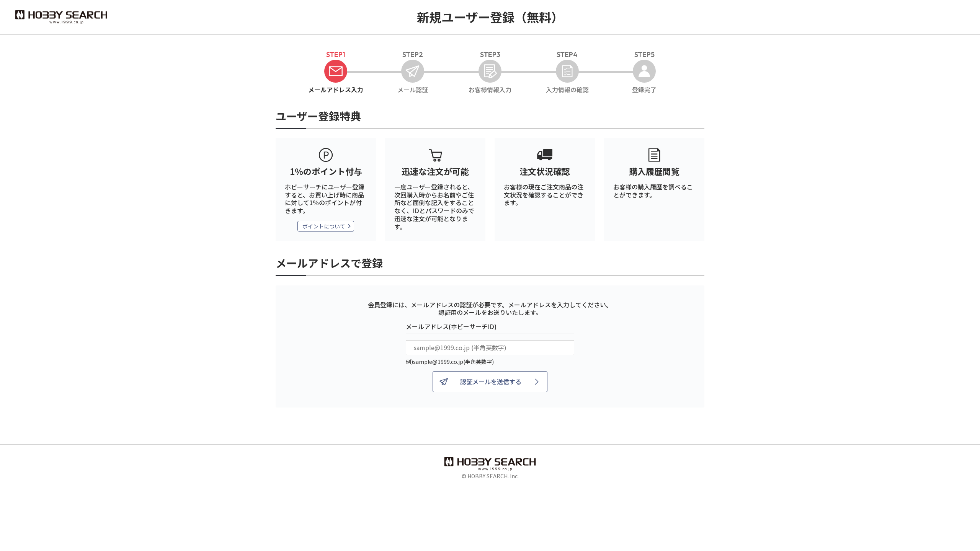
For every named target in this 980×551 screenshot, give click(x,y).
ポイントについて (323, 226)
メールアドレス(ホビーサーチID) (451, 326)
